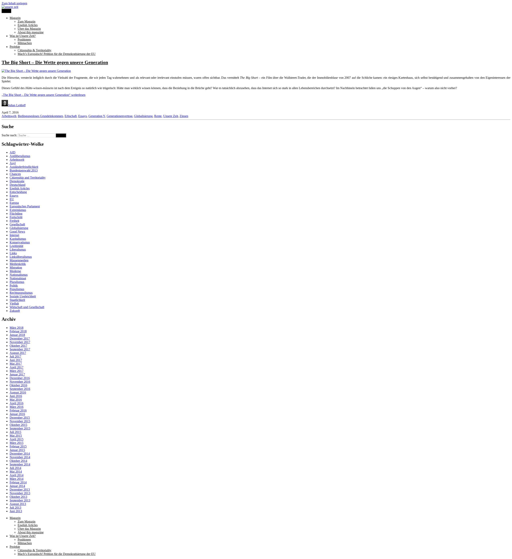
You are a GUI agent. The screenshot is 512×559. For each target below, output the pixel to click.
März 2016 (16, 407)
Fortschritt (16, 217)
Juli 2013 (15, 507)
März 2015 (16, 442)
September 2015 (20, 428)
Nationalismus (19, 274)
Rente (158, 116)
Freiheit (14, 220)
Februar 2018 (18, 331)
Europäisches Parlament (25, 206)
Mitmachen (25, 43)
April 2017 (16, 367)
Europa (14, 202)
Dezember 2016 (20, 378)
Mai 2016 (16, 399)
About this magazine (31, 32)
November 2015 (20, 421)
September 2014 (20, 464)
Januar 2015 (17, 450)
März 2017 (16, 371)
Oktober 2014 (18, 460)
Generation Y (96, 116)
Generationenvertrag (119, 116)
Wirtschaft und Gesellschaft (27, 307)
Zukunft (15, 310)
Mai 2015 (16, 435)
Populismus (17, 289)
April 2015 (16, 439)
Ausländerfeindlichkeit (24, 166)
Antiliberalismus (20, 156)
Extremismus (18, 210)
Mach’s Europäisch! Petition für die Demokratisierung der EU (57, 54)
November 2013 (20, 493)
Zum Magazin (26, 21)
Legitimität (16, 246)
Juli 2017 (15, 356)
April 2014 (16, 475)
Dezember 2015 (20, 417)
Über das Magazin (29, 28)
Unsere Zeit (170, 116)
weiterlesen (43, 95)
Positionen (24, 39)
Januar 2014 (17, 486)
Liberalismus (18, 249)
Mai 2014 (16, 471)
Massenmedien (19, 260)
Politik (14, 285)
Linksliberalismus (21, 256)
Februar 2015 (18, 446)
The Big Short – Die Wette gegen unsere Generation (55, 62)
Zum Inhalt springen (14, 3)
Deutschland (17, 184)
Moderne (15, 271)
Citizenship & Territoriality (34, 50)
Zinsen (184, 116)
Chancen (15, 174)
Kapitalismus (18, 238)
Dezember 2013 (20, 489)
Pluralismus (17, 282)
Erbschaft (71, 116)
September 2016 (20, 389)
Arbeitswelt (9, 116)
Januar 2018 (17, 335)
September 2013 (20, 500)
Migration (16, 267)
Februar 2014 (18, 482)
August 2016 (18, 392)
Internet (14, 235)
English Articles (28, 25)
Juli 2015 (15, 432)
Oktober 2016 (18, 385)
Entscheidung (18, 192)
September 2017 (20, 349)
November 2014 (20, 457)
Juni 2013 (16, 511)
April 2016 (16, 403)
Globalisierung (143, 116)
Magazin (15, 18)
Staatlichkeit (17, 300)
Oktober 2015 (18, 424)
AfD (12, 152)
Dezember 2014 (20, 453)
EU (12, 199)
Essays (82, 116)
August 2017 (18, 353)
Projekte (15, 46)
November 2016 (20, 381)
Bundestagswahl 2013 (24, 170)
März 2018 (16, 327)
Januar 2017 (17, 374)
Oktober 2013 (18, 496)
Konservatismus (20, 242)
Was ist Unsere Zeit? (23, 36)
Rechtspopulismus (21, 292)
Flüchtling (16, 213)
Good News (17, 231)
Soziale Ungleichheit (23, 296)
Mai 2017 (16, 363)
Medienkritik (18, 264)
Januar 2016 (17, 414)
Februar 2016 (18, 410)
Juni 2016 (16, 396)
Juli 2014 (15, 468)
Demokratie (17, 181)
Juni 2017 (16, 360)
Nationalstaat (18, 278)
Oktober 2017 (18, 345)
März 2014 (16, 478)
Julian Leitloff (17, 105)
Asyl (13, 163)
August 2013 (18, 504)
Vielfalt (14, 303)
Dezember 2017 (20, 338)
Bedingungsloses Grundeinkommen (40, 116)
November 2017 (20, 342)
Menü (6, 10)
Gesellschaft (17, 224)
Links (13, 253)
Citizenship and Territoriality (28, 177)
